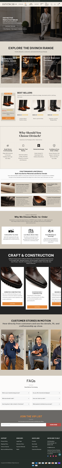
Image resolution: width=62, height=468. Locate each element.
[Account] (54, 4)
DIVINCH (8, 4)
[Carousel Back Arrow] (19, 110)
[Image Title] (48, 456)
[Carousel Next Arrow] (59, 110)
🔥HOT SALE (26, 4)
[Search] (51, 4)
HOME (15, 4)
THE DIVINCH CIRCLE (47, 4)
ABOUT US (42, 4)
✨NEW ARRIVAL (31, 4)
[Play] (12, 350)
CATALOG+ (20, 4)
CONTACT (37, 4)
